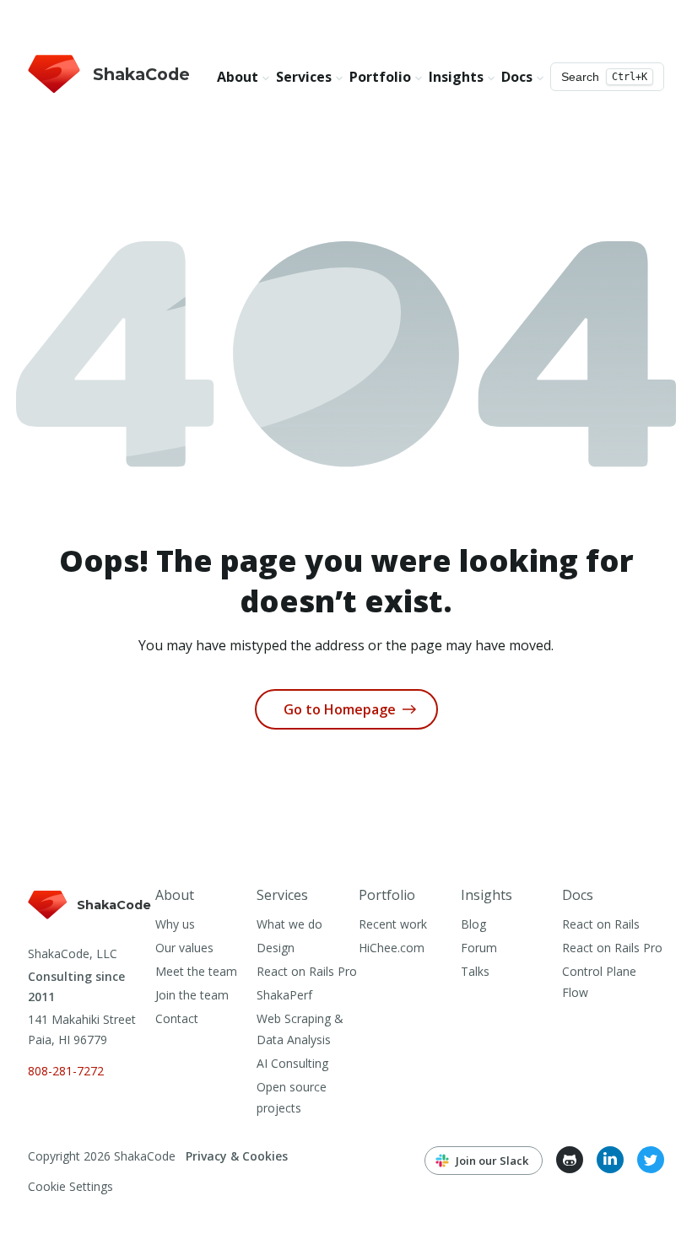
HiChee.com (391, 948)
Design (276, 948)
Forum (479, 948)
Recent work (393, 924)
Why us (175, 924)
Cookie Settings (70, 1186)
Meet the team (196, 971)
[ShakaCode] (91, 921)
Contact (176, 1018)
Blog (473, 924)
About (174, 895)
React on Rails (601, 924)
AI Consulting (292, 1063)
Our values (184, 948)
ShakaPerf (284, 995)
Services (282, 895)
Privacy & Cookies (237, 1156)
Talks (475, 971)
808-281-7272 (66, 1071)
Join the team (192, 995)
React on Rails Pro (307, 971)
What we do (289, 924)
